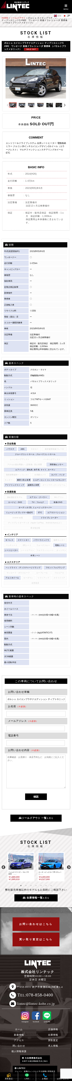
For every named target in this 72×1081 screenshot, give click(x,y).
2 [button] (26, 885)
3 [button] (31, 885)
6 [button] (46, 885)
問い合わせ (19, 1046)
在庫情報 (53, 1035)
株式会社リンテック (37, 972)
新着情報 (19, 1035)
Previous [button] (7, 83)
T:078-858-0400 (35, 995)
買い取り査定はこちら (36, 939)
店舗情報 (53, 1029)
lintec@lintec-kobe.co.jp (36, 1003)
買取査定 (53, 1040)
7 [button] (51, 885)
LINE (27, 1079)
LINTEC (35, 1069)
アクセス (19, 1040)
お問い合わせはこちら (36, 924)
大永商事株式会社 (35, 1059)
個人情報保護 (18, 1051)
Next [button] (65, 83)
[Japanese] (67, 15)
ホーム (19, 1029)
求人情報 (53, 1046)
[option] (35, 78)
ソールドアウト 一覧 (37, 818)
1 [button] (21, 885)
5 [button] (41, 885)
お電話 (45, 1079)
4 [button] (36, 885)
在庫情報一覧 (37, 897)
